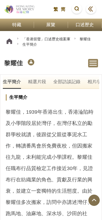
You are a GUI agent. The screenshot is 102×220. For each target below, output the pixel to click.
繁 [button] (56, 9)
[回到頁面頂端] (94, 200)
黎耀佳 (85, 39)
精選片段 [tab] (37, 81)
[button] (77, 9)
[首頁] (9, 42)
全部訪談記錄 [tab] (66, 81)
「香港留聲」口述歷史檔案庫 (46, 39)
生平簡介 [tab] (12, 81)
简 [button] (63, 9)
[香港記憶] (19, 9)
